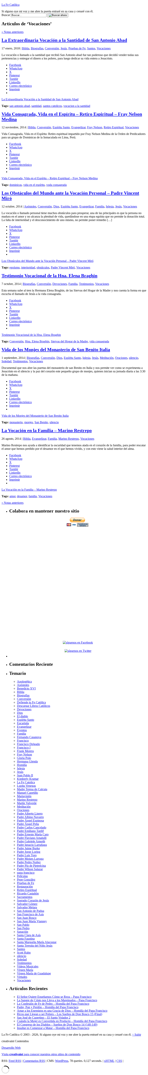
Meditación (107, 357)
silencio (133, 357)
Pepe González (26, 879)
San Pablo (23, 924)
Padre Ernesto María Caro (33, 834)
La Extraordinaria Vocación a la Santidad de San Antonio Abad (64, 40)
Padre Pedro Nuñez (29, 862)
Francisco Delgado (28, 744)
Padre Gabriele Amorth (31, 841)
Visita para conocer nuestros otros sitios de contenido (41, 1054)
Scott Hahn (24, 952)
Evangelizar (78, 127)
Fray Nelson (94, 127)
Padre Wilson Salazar (30, 869)
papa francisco (25, 872)
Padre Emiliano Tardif (30, 831)
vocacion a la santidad (76, 106)
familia (33, 496)
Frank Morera (25, 751)
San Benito (41, 422)
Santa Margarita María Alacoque (36, 942)
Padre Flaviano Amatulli (31, 837)
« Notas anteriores (13, 32)
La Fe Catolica (26, 782)
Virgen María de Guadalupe (34, 973)
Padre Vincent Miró (63, 267)
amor (12, 496)
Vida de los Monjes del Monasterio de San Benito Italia (56, 349)
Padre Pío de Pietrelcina (31, 865)
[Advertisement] (77, 554)
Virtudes (22, 976)
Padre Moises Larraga (30, 858)
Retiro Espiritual (114, 127)
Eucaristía (23, 723)
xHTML (109, 1060)
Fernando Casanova (29, 737)
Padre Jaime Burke (28, 848)
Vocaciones (104, 48)
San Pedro (23, 928)
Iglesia (110, 206)
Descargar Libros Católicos (33, 705)
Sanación (22, 931)
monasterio (16, 422)
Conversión (52, 48)
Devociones (59, 283)
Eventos (22, 730)
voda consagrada (56, 184)
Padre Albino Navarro (30, 817)
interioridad (28, 267)
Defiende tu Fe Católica (31, 702)
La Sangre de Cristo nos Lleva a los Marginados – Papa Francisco (57, 1000)
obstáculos (43, 267)
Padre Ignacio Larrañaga (32, 844)
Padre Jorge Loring (28, 851)
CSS (119, 1060)
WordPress (61, 1060)
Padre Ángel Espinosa (30, 820)
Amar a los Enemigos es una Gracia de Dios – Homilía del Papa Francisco (62, 1010)
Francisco (23, 740)
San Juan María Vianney (32, 921)
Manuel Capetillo (27, 792)
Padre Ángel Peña (28, 824)
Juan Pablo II (25, 775)
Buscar (6, 15)
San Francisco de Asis (30, 914)
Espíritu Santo (61, 127)
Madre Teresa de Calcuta (32, 789)
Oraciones (121, 357)
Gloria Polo (24, 758)
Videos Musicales (27, 966)
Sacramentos (24, 897)
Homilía (22, 765)
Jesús (64, 48)
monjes (28, 422)
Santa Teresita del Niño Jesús (34, 945)
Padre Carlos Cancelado (31, 827)
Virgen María (25, 970)
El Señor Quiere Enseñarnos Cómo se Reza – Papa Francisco (54, 996)
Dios (56, 206)
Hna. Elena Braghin (37, 341)
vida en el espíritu (34, 184)
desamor (22, 496)
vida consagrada (99, 341)
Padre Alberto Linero (30, 813)
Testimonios (86, 283)
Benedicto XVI (26, 688)
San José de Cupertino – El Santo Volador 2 (43, 1017)
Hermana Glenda (27, 761)
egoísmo (14, 267)
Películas (22, 876)
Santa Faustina (26, 938)
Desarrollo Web (11, 1047)
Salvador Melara (27, 907)
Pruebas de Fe (77, 48)
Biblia (25, 48)
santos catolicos (52, 106)
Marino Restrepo (68, 438)
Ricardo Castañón (28, 893)
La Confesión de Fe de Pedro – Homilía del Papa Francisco (53, 1003)
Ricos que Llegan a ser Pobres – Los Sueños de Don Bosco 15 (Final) (59, 1014)
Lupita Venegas (26, 785)
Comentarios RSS (34, 1060)
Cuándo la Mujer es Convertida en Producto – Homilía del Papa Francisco (62, 1021)
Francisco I (23, 747)
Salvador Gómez (27, 904)
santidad (36, 106)
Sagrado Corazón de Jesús (33, 900)
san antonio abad (19, 106)
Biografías (37, 48)
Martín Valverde (27, 803)
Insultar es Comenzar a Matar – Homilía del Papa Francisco (53, 1028)
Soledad (6, 361)
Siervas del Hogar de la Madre (69, 341)
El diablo (22, 716)
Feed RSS (15, 1060)
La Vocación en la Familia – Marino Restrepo (47, 430)
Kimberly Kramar (28, 778)
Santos (91, 48)
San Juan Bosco (26, 917)
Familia (99, 206)
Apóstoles (30, 206)
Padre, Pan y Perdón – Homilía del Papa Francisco (47, 1007)
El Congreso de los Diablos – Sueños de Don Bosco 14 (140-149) (57, 1024)
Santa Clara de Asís (29, 935)
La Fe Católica (10, 4)
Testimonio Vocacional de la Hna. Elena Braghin (49, 275)
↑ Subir (136, 1034)
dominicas (15, 184)
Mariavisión (24, 796)
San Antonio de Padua (30, 910)
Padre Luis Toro (27, 855)
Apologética (24, 681)
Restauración (25, 886)
